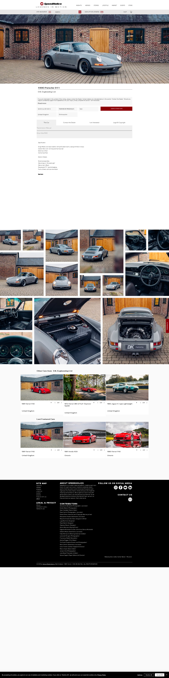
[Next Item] (165, 49)
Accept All (160, 675)
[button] (45, 11)
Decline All (149, 675)
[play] (51, 402)
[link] (131, 12)
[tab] (46, 122)
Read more (42, 103)
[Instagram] (116, 487)
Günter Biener (121, 557)
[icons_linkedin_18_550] (130, 487)
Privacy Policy (101, 675)
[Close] (166, 674)
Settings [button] (139, 675)
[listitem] (42, 394)
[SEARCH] (80, 11)
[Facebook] (120, 487)
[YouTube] (125, 487)
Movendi (129, 557)
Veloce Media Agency (49, 564)
